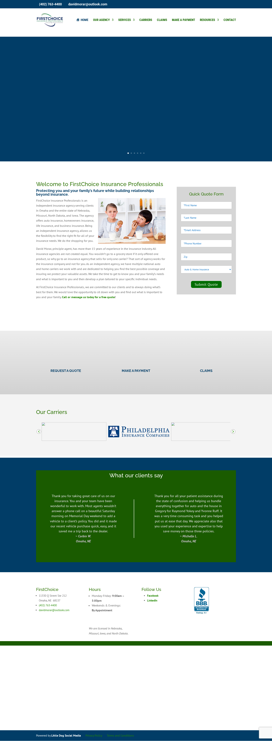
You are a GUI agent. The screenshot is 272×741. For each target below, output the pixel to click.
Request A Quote (66, 371)
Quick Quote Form (206, 194)
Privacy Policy (93, 735)
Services (124, 20)
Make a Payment (183, 20)
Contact (230, 20)
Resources (207, 20)
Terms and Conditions (120, 735)
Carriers (145, 20)
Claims (162, 20)
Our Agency (101, 20)
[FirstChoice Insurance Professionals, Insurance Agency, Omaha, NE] (201, 600)
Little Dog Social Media (66, 735)
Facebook (152, 595)
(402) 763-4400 (50, 4)
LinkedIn (152, 600)
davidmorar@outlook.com (54, 610)
